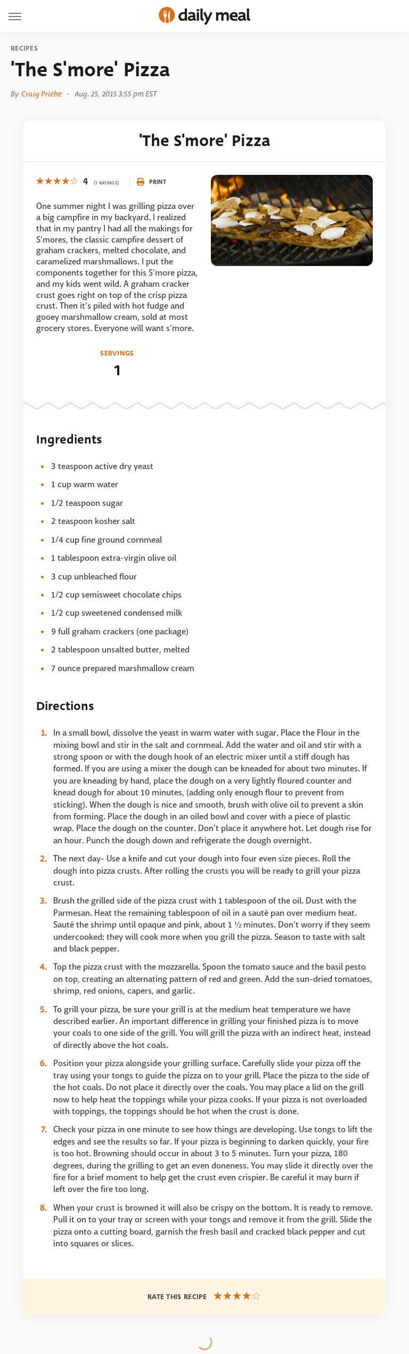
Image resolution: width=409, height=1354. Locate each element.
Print (157, 182)
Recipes (24, 48)
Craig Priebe (41, 94)
